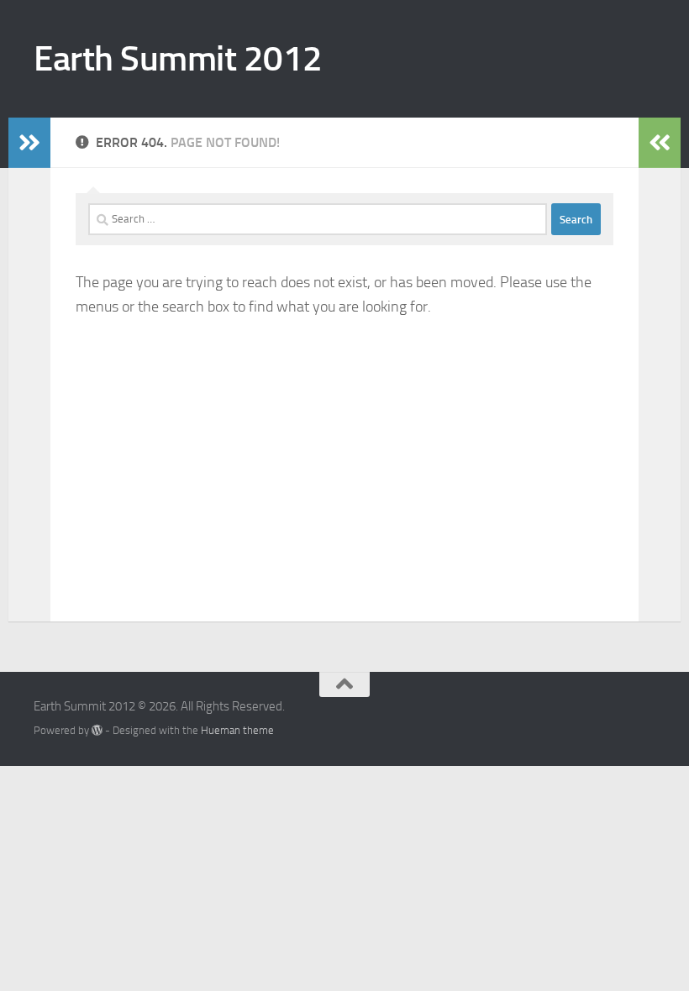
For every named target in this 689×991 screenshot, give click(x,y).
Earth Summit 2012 (178, 59)
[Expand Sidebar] (29, 143)
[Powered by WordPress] (97, 730)
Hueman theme (237, 730)
